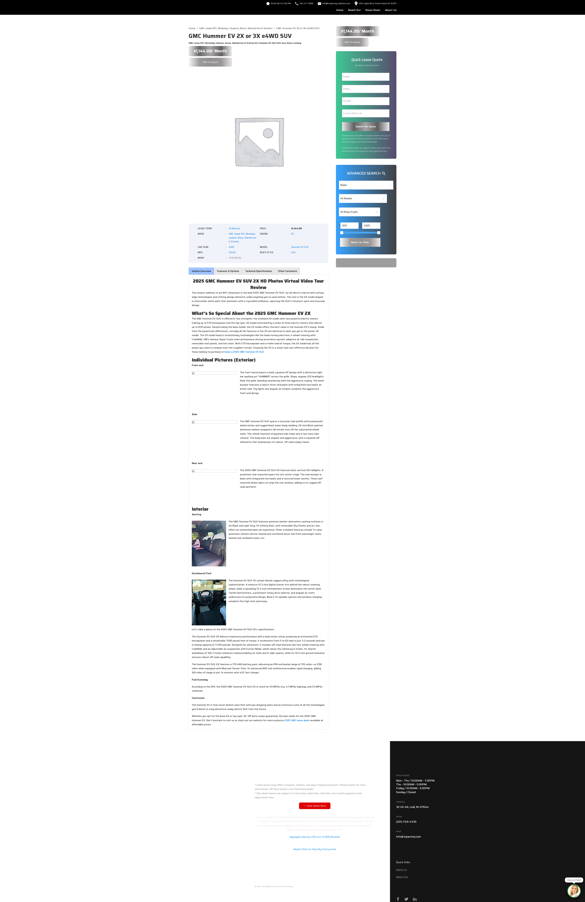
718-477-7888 (306, 3)
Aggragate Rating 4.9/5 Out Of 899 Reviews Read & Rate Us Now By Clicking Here (314, 843)
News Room (372, 10)
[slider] (341, 232)
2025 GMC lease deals (297, 720)
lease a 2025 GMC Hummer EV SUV (244, 352)
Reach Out (354, 10)
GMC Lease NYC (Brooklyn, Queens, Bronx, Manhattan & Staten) (235, 28)
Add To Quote (210, 62)
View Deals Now (316, 806)
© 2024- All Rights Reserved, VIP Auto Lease (274, 886)
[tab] (201, 271)
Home (339, 10)
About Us (391, 10)
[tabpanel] (258, 502)
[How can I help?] (574, 891)
